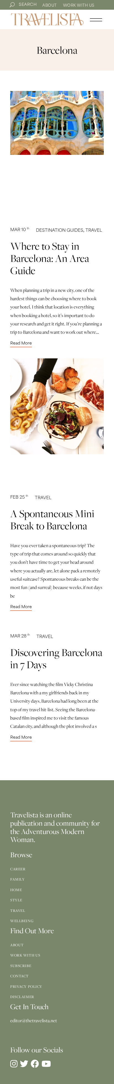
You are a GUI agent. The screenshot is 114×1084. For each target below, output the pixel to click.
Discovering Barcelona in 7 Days (56, 658)
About (49, 5)
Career (17, 868)
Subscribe (20, 965)
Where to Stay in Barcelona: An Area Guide (49, 258)
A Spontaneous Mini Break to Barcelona (52, 519)
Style (16, 899)
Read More (21, 344)
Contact (19, 975)
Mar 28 (20, 636)
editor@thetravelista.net (33, 1020)
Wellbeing (21, 920)
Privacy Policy (26, 986)
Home (16, 889)
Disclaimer (22, 996)
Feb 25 (19, 498)
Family (17, 879)
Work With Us (78, 5)
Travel (94, 231)
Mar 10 (19, 230)
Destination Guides (59, 231)
